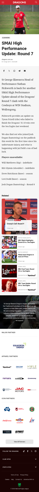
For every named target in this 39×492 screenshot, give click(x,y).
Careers (7, 479)
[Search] (36, 2)
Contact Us (18, 479)
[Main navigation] (3, 2)
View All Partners (19, 442)
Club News (6, 38)
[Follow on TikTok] (24, 451)
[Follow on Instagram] (35, 451)
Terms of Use (15, 475)
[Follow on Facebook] (28, 451)
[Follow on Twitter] (31, 451)
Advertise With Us (29, 479)
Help (12, 479)
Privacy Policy (24, 475)
